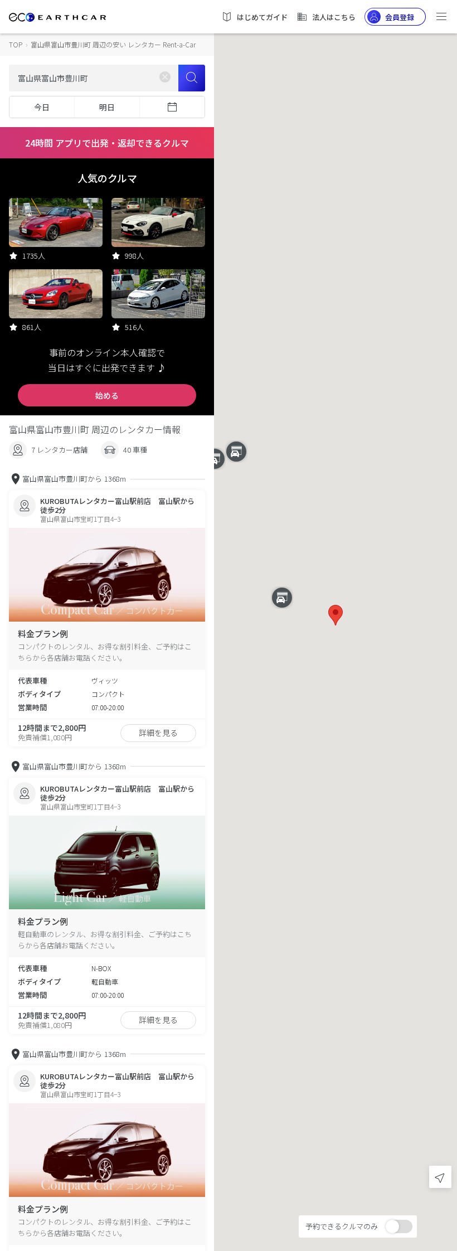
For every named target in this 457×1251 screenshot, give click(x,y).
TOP (15, 44)
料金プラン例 (43, 633)
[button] (335, 615)
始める (107, 395)
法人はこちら (334, 17)
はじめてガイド (262, 17)
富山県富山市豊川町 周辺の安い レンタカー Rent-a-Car (113, 44)
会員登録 (399, 17)
